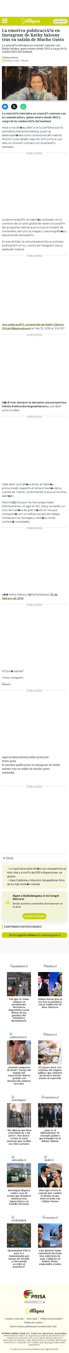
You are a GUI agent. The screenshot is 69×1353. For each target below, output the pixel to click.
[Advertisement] (34, 184)
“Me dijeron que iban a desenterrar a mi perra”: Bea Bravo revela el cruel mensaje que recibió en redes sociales (19, 1137)
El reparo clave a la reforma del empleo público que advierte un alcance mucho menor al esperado (50, 1073)
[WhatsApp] (23, 106)
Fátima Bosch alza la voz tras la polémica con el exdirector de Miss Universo (50, 1003)
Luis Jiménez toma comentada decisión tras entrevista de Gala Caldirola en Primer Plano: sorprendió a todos (50, 1257)
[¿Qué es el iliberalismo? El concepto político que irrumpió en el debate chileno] (50, 1115)
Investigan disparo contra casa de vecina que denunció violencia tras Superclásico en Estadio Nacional (19, 1197)
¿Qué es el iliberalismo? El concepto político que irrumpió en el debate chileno (50, 1136)
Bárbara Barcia (10, 57)
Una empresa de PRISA (34, 1294)
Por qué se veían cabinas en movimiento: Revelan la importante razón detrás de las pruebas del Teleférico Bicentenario (19, 1010)
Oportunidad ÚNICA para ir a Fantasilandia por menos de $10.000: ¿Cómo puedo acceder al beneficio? (19, 1258)
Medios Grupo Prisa (34, 1302)
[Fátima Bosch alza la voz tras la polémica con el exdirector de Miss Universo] (50, 984)
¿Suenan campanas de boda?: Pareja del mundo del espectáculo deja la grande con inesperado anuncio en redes (19, 1075)
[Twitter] (14, 106)
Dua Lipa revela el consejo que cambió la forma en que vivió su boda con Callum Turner (50, 1196)
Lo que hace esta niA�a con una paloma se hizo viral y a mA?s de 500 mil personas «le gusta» (36, 872)
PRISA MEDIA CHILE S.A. (17, 1333)
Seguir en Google (34, 916)
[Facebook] (5, 106)
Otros (9, 858)
